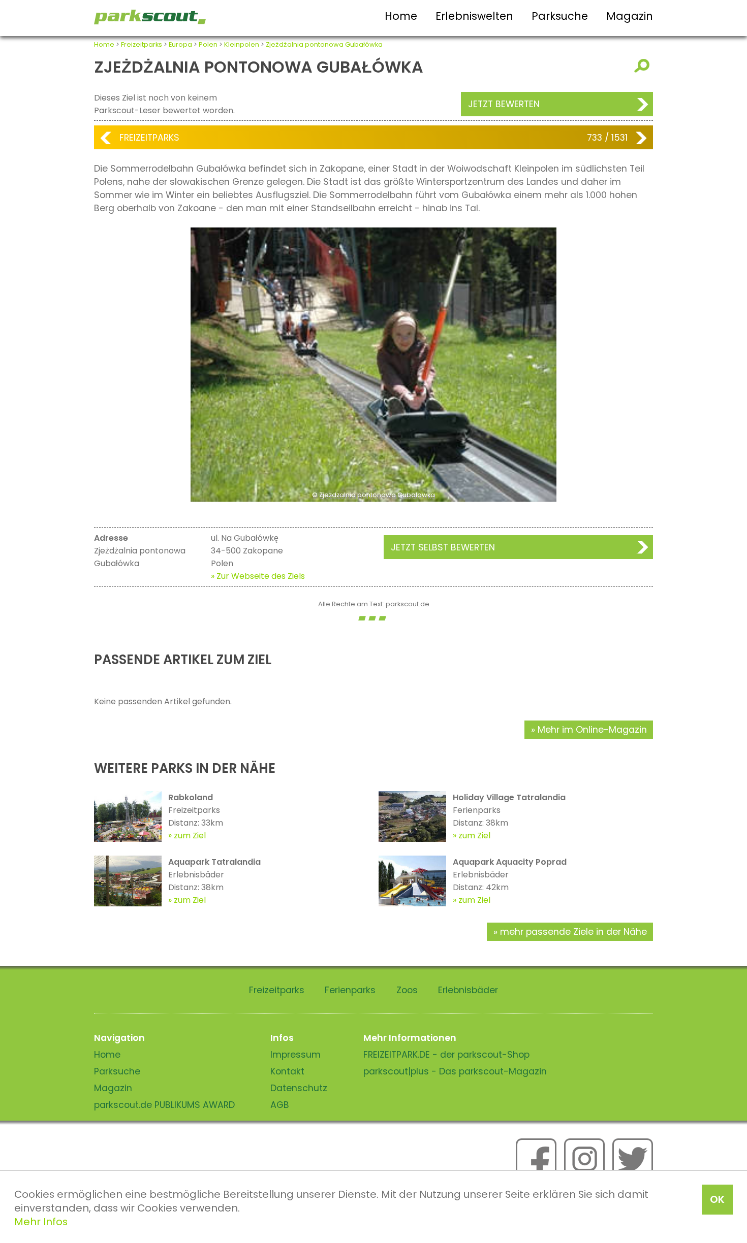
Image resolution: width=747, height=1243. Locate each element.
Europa (180, 44)
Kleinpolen (241, 44)
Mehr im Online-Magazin (592, 730)
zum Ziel (190, 835)
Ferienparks (350, 990)
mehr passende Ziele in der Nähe (573, 932)
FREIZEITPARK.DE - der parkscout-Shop (446, 1055)
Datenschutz (298, 1088)
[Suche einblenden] (643, 66)
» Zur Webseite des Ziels (258, 576)
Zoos (407, 990)
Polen (208, 44)
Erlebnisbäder (468, 990)
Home (401, 16)
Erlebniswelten (474, 16)
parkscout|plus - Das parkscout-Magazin (455, 1071)
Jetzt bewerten (504, 104)
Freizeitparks (141, 44)
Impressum (295, 1055)
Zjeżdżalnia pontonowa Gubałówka (324, 44)
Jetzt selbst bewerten (443, 547)
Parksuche (560, 16)
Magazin (629, 16)
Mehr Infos (41, 1222)
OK (717, 1199)
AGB (279, 1105)
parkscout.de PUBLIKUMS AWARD (164, 1105)
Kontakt (287, 1071)
